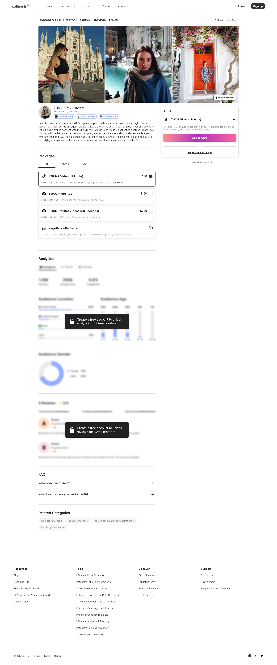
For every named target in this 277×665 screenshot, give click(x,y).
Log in (242, 6)
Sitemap (58, 656)
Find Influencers (146, 575)
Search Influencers (148, 588)
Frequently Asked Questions (216, 588)
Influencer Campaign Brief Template (95, 608)
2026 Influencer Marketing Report (32, 595)
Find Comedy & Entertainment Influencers (114, 521)
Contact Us (207, 575)
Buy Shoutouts (146, 595)
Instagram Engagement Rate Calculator (97, 595)
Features (47, 6)
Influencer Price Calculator (90, 575)
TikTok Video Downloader (90, 634)
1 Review (78, 107)
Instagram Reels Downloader (92, 628)
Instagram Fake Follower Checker (94, 581)
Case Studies (21, 601)
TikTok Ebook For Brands (27, 588)
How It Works (208, 581)
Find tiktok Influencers (51, 521)
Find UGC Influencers (77, 521)
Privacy (36, 656)
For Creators (122, 6)
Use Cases (87, 6)
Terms (47, 656)
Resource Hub (21, 581)
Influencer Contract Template (92, 614)
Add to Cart (199, 137)
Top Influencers (146, 581)
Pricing (106, 6)
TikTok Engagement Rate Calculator (95, 601)
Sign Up (258, 6)
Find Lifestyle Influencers (52, 527)
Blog (16, 575)
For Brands (66, 6)
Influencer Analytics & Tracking (92, 621)
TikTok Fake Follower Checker (92, 588)
